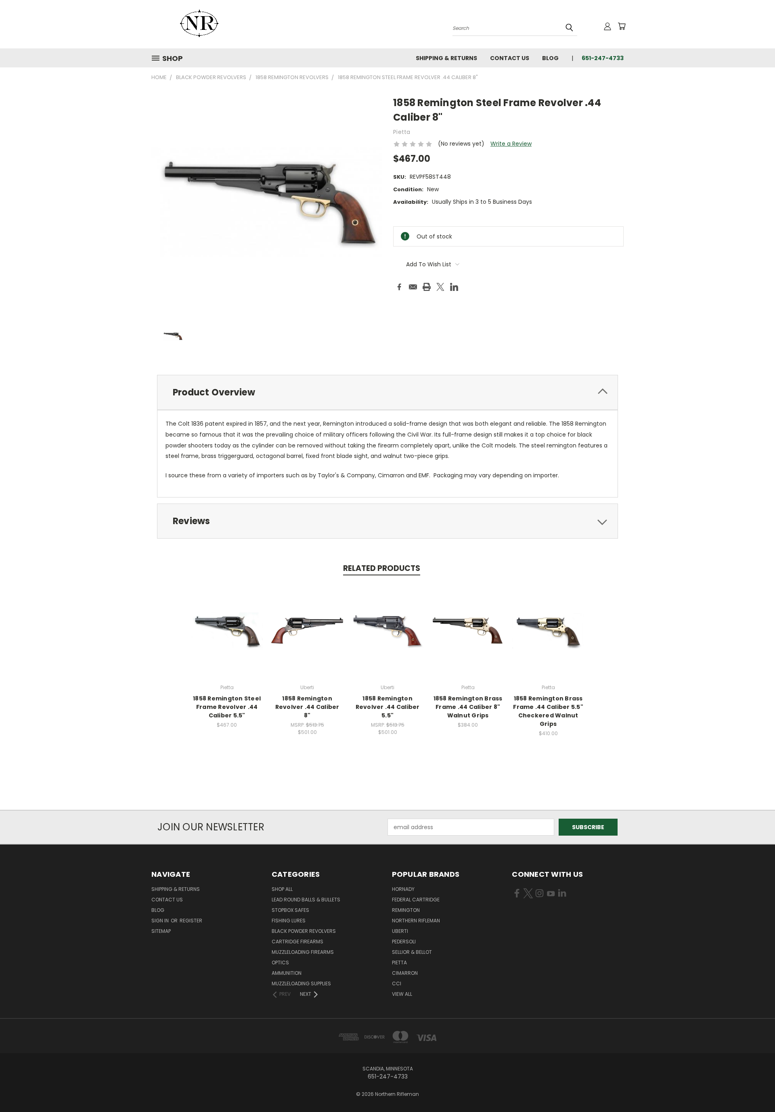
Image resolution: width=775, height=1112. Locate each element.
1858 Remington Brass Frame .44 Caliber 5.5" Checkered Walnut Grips (548, 711)
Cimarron (405, 973)
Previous (754, 1087)
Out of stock (226, 636)
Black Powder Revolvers (304, 931)
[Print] (427, 287)
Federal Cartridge (416, 899)
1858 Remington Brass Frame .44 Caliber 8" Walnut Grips (468, 706)
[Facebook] (399, 287)
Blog (550, 58)
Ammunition (287, 973)
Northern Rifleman (416, 920)
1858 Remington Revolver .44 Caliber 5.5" (388, 706)
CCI (396, 983)
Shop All (282, 889)
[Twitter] (440, 287)
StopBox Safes (290, 910)
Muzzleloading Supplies (301, 983)
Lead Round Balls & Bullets (306, 899)
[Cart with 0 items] (622, 26)
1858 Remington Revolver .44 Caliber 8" (307, 706)
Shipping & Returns (446, 58)
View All (402, 994)
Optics (280, 962)
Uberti (400, 931)
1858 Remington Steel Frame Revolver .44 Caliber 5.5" (227, 706)
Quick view (227, 622)
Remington (406, 910)
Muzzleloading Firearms (303, 952)
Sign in (160, 920)
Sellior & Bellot (412, 952)
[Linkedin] (454, 287)
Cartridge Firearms (297, 941)
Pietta (399, 962)
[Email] (413, 287)
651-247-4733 (603, 58)
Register (191, 920)
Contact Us (509, 58)
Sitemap (161, 931)
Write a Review (511, 144)
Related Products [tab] (381, 568)
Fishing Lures (289, 920)
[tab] (387, 392)
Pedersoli (404, 941)
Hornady (403, 889)
